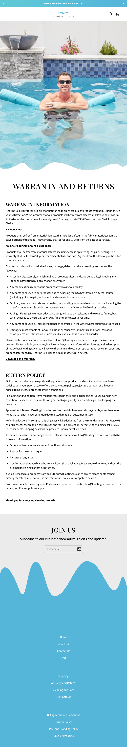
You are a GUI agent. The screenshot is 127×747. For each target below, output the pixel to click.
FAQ (63, 658)
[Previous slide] (3, 3)
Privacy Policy (63, 722)
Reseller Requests (63, 736)
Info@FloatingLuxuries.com (94, 435)
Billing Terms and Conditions (63, 715)
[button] (110, 14)
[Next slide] (123, 3)
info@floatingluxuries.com (73, 340)
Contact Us (63, 651)
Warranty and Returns (63, 683)
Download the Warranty (20, 359)
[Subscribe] (79, 549)
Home (63, 637)
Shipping (63, 676)
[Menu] (9, 14)
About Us (63, 644)
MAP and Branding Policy (63, 729)
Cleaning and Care (63, 690)
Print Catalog (63, 697)
